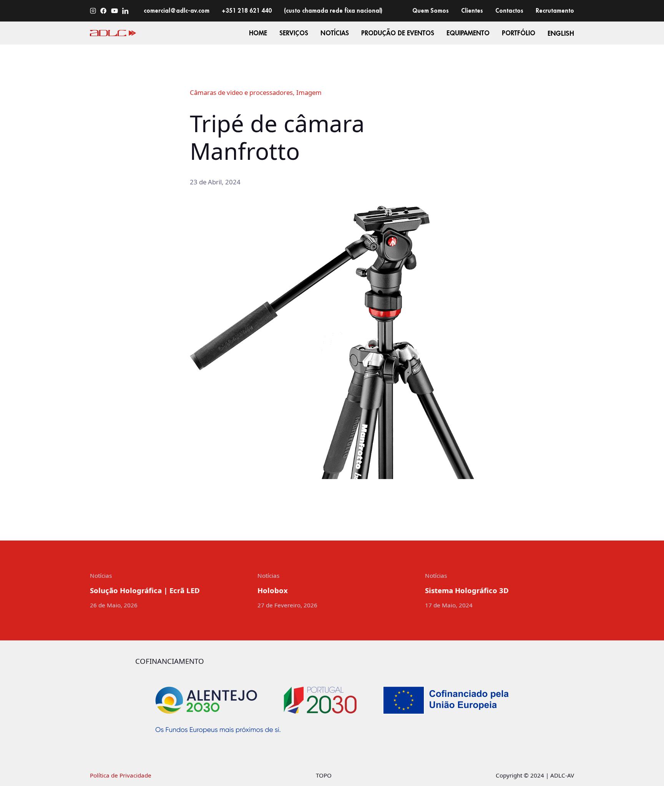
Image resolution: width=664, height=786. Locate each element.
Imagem (309, 92)
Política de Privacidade (120, 775)
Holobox (272, 590)
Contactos (509, 10)
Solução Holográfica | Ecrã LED (145, 590)
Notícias (101, 575)
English (561, 33)
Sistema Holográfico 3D (467, 590)
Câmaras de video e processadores (241, 92)
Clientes (472, 10)
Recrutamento (555, 10)
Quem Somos (430, 10)
